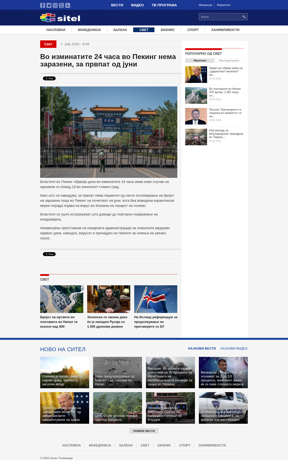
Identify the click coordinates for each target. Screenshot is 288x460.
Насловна (55, 30)
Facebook (42, 5)
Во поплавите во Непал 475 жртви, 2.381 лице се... (225, 92)
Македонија (89, 30)
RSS (67, 5)
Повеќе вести (144, 431)
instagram (55, 5)
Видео (137, 5)
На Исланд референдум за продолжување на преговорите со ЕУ (155, 321)
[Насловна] (60, 21)
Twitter (48, 5)
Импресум (205, 4)
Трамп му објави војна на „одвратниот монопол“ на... (226, 71)
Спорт (193, 30)
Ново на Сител (62, 349)
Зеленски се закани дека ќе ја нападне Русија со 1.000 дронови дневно (107, 321)
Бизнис (168, 30)
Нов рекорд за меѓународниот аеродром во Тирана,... (226, 134)
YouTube (61, 5)
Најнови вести (202, 348)
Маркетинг (224, 4)
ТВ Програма (164, 5)
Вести (117, 5)
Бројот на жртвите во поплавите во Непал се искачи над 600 (59, 321)
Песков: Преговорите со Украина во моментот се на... (225, 113)
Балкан (120, 30)
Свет (143, 30)
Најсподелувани (229, 60)
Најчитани (200, 60)
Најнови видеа (233, 348)
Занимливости (225, 30)
